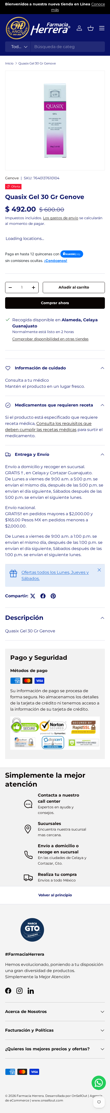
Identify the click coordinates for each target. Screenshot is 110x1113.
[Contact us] (99, 1083)
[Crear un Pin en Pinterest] (53, 596)
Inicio (9, 63)
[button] (90, 28)
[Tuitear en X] (33, 596)
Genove (12, 178)
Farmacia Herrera (30, 1096)
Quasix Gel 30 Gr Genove (37, 63)
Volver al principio (55, 895)
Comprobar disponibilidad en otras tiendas (50, 339)
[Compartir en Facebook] (43, 596)
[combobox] (55, 46)
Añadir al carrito (74, 287)
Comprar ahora (55, 303)
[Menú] (101, 28)
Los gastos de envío (60, 218)
